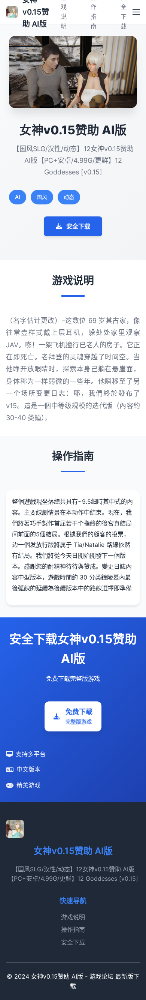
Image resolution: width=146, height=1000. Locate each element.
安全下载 (78, 226)
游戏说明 (73, 917)
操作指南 (73, 929)
